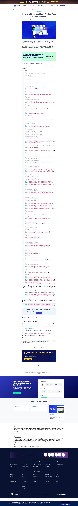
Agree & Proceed (65, 504)
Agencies (34, 5)
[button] (36, 494)
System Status (12, 479)
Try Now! (39, 313)
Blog (42, 5)
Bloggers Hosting (47, 469)
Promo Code (24, 486)
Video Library (24, 481)
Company (57, 474)
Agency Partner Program (59, 464)
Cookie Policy (34, 503)
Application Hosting (36, 461)
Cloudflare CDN (35, 476)
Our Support (12, 476)
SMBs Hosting (47, 466)
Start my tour (17, 393)
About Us (57, 476)
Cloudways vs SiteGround (48, 481)
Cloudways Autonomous (13, 464)
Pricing (46, 5)
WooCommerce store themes (35, 41)
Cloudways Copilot (13, 466)
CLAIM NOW (54, 1)
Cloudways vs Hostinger (48, 479)
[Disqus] (39, 437)
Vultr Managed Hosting (25, 464)
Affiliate (39, 5)
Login (57, 5)
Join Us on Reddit (28, 359)
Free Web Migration (13, 481)
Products (24, 5)
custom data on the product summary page (39, 323)
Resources (52, 5)
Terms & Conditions (44, 494)
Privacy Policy (30, 503)
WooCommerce (39, 11)
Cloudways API (24, 488)
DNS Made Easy (35, 481)
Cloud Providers (24, 461)
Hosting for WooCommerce (37, 464)
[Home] (13, 9)
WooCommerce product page (34, 341)
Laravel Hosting (35, 466)
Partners (57, 466)
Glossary (23, 483)
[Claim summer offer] (39, 2)
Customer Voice (24, 479)
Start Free (62, 5)
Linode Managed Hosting (25, 466)
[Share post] (34, 347)
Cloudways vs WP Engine (48, 476)
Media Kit (57, 479)
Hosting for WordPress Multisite (37, 471)
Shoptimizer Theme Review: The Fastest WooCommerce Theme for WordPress (56, 417)
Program (57, 461)
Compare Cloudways (48, 474)
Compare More (47, 483)
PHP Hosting (35, 469)
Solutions (29, 5)
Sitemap (57, 481)
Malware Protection (36, 479)
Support (11, 474)
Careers (57, 483)
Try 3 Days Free (49, 56)
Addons (34, 474)
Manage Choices (65, 502)
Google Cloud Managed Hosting (26, 469)
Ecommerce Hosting (47, 464)
